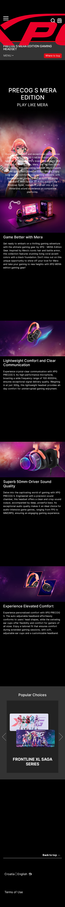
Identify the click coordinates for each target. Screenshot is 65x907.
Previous (6, 737)
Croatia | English (16, 874)
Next (59, 737)
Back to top (50, 855)
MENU (7, 55)
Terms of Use (14, 892)
